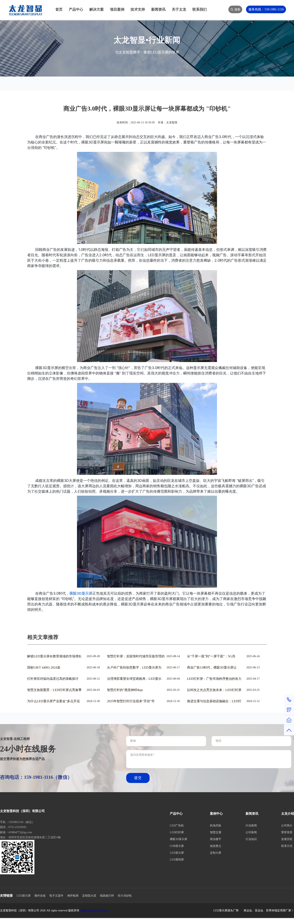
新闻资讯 (158, 9)
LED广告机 (177, 825)
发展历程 (286, 839)
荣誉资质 (286, 832)
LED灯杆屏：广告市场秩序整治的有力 (214, 678)
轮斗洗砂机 (125, 895)
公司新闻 (251, 832)
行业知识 (251, 839)
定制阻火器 (89, 895)
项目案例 (117, 9)
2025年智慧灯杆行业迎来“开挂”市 (131, 701)
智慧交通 (215, 832)
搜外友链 (40, 895)
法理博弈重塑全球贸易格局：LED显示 (134, 678)
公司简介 (286, 825)
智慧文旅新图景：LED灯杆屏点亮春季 (54, 690)
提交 (137, 778)
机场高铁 (215, 825)
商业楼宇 (215, 839)
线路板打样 (107, 895)
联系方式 (286, 845)
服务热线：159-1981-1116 (266, 9)
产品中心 (76, 9)
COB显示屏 (177, 845)
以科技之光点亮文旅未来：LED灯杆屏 (214, 690)
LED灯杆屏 (177, 832)
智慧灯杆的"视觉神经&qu (125, 690)
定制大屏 (215, 852)
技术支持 (138, 9)
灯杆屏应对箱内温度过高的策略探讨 (52, 678)
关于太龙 (179, 9)
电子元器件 (56, 895)
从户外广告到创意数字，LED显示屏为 (134, 667)
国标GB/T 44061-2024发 (43, 667)
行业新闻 (251, 825)
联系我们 (199, 9)
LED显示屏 (177, 852)
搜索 (237, 9)
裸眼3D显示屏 (178, 839)
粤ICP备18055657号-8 (94, 910)
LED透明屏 (177, 859)
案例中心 (216, 813)
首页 (59, 9)
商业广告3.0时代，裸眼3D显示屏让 (212, 667)
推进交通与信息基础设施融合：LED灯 (214, 701)
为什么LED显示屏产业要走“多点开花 (53, 701)
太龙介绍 (287, 813)
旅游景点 (215, 845)
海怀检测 (72, 895)
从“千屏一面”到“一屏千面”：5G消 (211, 656)
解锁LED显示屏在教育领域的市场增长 (54, 656)
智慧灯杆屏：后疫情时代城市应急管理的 (136, 656)
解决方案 (96, 9)
